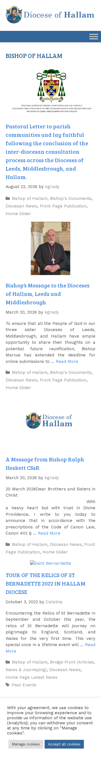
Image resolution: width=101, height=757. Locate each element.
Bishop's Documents (70, 198)
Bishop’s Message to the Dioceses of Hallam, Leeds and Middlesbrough (47, 293)
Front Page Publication (63, 206)
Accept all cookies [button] (64, 744)
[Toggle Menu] (93, 36)
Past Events (24, 684)
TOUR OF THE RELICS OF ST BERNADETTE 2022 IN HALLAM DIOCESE (46, 583)
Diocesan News (21, 206)
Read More (67, 361)
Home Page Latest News (32, 677)
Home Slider (18, 213)
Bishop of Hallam (29, 198)
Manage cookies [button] (26, 744)
